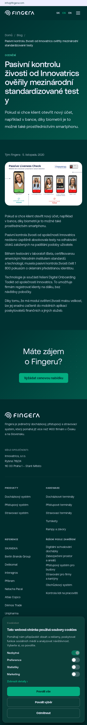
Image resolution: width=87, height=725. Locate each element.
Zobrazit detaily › (17, 681)
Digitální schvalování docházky (59, 549)
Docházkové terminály (60, 496)
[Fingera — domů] (19, 13)
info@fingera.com (14, 3)
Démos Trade (13, 605)
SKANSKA (11, 548)
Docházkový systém (18, 496)
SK (58, 13)
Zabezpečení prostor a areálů (59, 558)
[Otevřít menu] (78, 13)
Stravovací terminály (59, 513)
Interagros (11, 572)
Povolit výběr (43, 702)
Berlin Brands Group (18, 556)
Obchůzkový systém (59, 585)
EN (70, 13)
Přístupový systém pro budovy (60, 567)
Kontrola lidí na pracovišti (62, 593)
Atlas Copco (12, 597)
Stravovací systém (16, 513)
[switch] (75, 660)
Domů (9, 35)
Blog (19, 35)
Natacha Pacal (14, 589)
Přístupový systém (16, 504)
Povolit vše (43, 691)
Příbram (10, 580)
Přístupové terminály (59, 504)
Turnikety (52, 521)
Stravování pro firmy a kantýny (58, 576)
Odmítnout (43, 713)
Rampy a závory (56, 529)
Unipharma (11, 613)
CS (64, 13)
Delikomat (11, 564)
